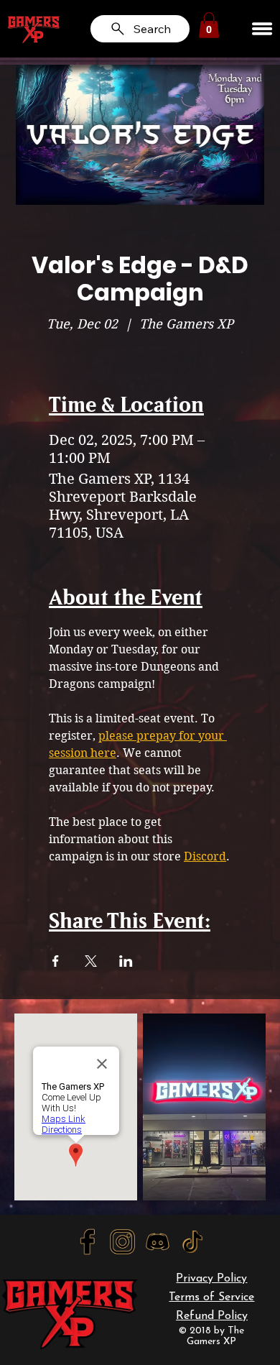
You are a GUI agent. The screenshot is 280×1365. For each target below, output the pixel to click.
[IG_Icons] (123, 1241)
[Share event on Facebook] (55, 961)
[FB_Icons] (88, 1241)
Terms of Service (211, 1297)
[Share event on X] (91, 961)
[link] (209, 25)
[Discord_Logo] (157, 1241)
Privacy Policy (211, 1278)
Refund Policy (212, 1316)
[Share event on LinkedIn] (126, 961)
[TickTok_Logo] (192, 1241)
